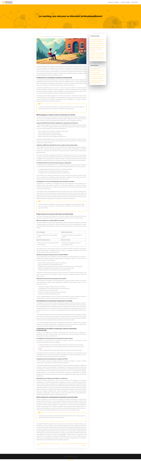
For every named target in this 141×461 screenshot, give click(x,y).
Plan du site (70, 460)
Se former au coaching (125, 2)
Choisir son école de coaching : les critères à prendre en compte (74, 444)
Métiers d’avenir (135, 2)
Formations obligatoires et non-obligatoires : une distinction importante (97, 49)
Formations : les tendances (113, 2)
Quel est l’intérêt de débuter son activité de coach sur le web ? (48, 444)
